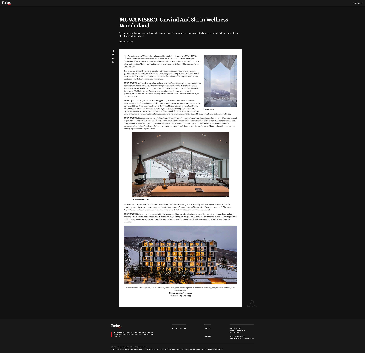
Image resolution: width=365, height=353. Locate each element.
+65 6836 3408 (239, 336)
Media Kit (207, 328)
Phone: (232, 336)
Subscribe (207, 336)
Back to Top (252, 306)
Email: (231, 338)
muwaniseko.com (184, 293)
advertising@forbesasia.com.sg (244, 338)
